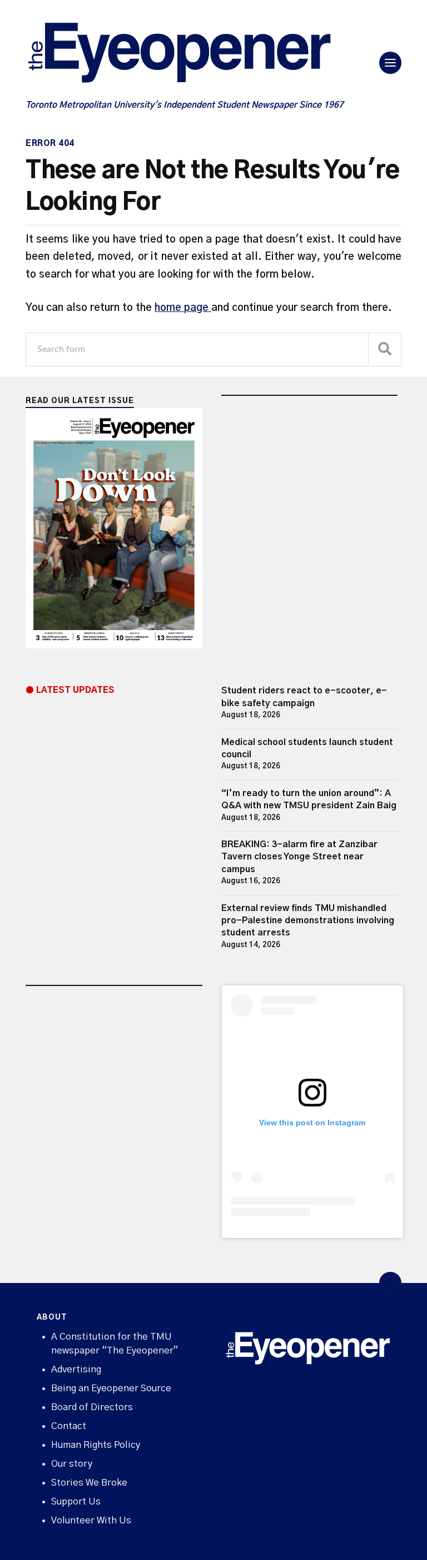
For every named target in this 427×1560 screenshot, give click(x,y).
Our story (71, 1463)
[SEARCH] (384, 349)
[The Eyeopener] (201, 56)
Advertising (76, 1369)
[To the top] (390, 1283)
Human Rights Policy (95, 1445)
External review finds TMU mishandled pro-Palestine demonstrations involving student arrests (307, 921)
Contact (68, 1426)
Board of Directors (92, 1407)
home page (183, 308)
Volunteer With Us (91, 1520)
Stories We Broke (89, 1482)
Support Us (76, 1501)
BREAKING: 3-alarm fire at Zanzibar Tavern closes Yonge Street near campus (299, 857)
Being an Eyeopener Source (111, 1388)
